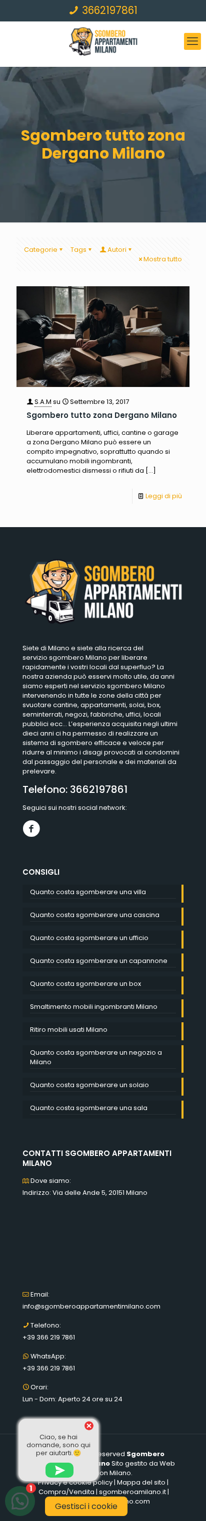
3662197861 (108, 10)
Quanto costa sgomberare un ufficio (89, 938)
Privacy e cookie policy (75, 1482)
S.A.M (43, 401)
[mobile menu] (192, 41)
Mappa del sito (141, 1482)
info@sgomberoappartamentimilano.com (91, 1306)
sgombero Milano (78, 657)
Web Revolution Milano (124, 1468)
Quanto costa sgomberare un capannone (99, 960)
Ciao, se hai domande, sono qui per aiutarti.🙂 (58, 1445)
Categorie (41, 249)
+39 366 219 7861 (48, 1337)
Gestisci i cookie (86, 1506)
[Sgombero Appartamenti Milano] (103, 41)
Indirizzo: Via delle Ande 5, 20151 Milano (85, 1192)
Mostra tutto (163, 259)
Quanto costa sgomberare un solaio (89, 1085)
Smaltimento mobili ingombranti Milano (94, 1006)
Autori (117, 249)
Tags (78, 249)
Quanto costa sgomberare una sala (89, 1108)
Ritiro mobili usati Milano (69, 1029)
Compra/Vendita (66, 1492)
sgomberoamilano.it (132, 1492)
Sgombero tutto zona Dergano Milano (101, 415)
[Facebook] (31, 828)
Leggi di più (164, 496)
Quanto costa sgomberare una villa (88, 892)
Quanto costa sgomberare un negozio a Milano (96, 1057)
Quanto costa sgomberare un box (85, 983)
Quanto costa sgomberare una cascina (95, 915)
